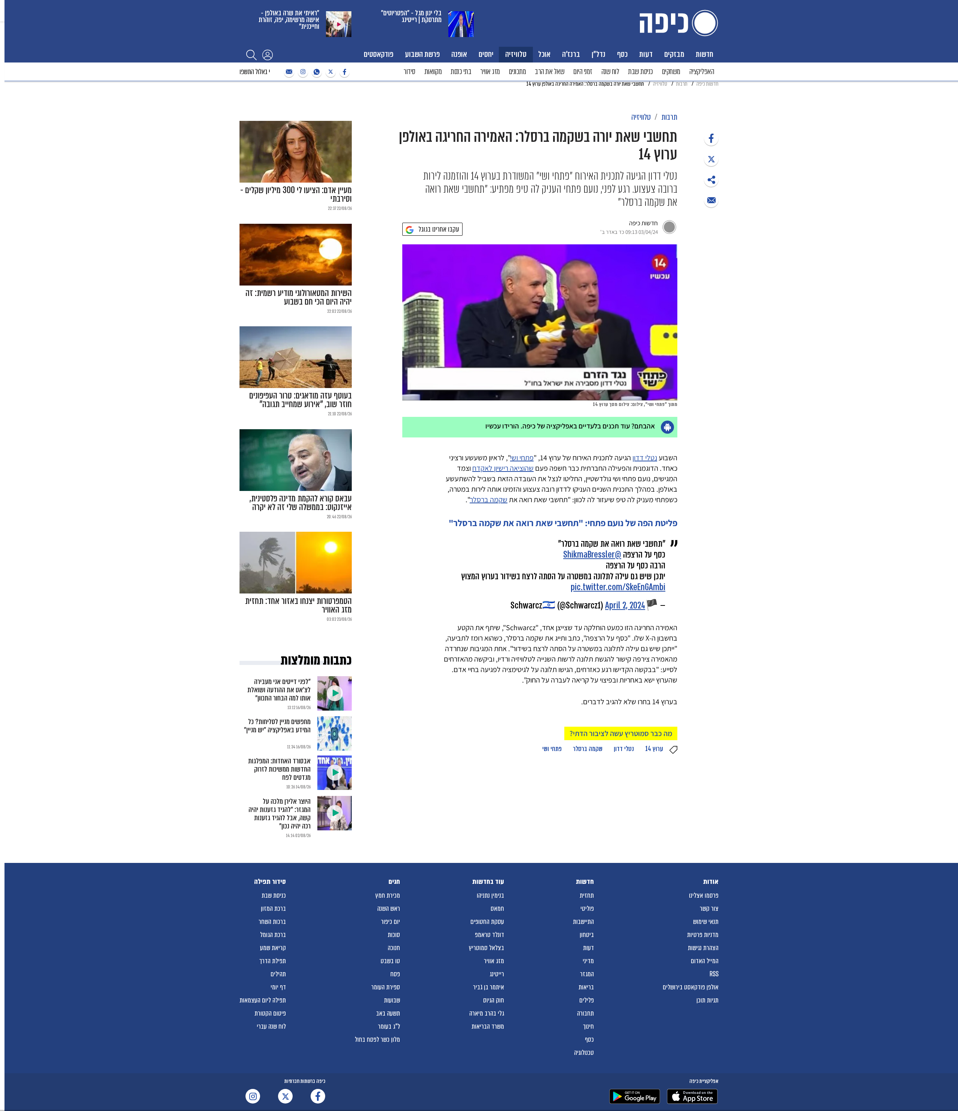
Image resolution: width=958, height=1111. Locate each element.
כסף (622, 54)
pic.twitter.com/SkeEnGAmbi (618, 587)
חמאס (497, 908)
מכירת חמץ (387, 895)
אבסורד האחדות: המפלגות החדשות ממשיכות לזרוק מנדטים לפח (279, 769)
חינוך (588, 1026)
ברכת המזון (273, 908)
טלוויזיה (516, 54)
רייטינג (496, 974)
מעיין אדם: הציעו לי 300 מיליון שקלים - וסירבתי (296, 194)
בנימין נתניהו (490, 895)
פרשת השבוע (422, 54)
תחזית (587, 895)
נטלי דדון (644, 458)
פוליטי (587, 908)
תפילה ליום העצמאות (263, 1000)
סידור (409, 71)
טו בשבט (390, 961)
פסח (395, 974)
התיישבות (583, 922)
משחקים (671, 71)
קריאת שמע (273, 948)
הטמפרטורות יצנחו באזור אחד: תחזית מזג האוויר (298, 605)
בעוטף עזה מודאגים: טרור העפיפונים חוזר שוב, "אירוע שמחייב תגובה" (300, 400)
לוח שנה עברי (271, 1026)
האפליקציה (701, 71)
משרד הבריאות (488, 1026)
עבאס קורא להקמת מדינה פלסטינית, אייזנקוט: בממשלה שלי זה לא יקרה (301, 502)
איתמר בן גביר (488, 987)
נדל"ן (598, 54)
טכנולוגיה (584, 1052)
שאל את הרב (549, 71)
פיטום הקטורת (270, 1013)
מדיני (588, 961)
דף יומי (278, 987)
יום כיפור (390, 922)
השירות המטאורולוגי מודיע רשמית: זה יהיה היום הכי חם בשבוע (298, 297)
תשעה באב (388, 1013)
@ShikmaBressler (592, 555)
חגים (394, 881)
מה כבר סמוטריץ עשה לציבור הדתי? (621, 733)
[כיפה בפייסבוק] (344, 72)
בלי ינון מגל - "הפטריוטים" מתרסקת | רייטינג (411, 16)
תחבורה (585, 1013)
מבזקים (674, 54)
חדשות (704, 54)
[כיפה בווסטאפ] (316, 72)
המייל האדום (704, 961)
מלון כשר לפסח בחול (377, 1039)
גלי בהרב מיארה (486, 1013)
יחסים (486, 54)
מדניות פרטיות (702, 935)
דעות (646, 54)
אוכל (544, 54)
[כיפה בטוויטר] (330, 72)
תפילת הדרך (272, 961)
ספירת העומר (385, 987)
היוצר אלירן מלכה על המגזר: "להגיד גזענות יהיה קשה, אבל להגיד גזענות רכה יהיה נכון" (279, 813)
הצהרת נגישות (703, 948)
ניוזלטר (288, 72)
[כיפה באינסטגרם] (302, 72)
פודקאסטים (378, 54)
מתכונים (517, 71)
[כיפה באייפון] (692, 1096)
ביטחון (587, 935)
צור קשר (709, 908)
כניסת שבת (640, 71)
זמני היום (582, 71)
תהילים (278, 974)
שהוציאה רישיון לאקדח (503, 468)
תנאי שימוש (705, 922)
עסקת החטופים (487, 922)
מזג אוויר (490, 71)
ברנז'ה (571, 54)
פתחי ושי (522, 458)
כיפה (677, 23)
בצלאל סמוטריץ (486, 948)
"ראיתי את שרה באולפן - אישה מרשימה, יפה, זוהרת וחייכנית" (289, 19)
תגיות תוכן (707, 1000)
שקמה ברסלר (488, 499)
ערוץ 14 (654, 749)
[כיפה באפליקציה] (634, 1096)
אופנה (459, 54)
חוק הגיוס (493, 1000)
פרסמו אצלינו (703, 895)
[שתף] (711, 138)
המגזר (587, 974)
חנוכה (394, 948)
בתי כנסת (461, 71)
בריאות (586, 987)
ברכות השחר (272, 922)
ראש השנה (388, 908)
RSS (714, 974)
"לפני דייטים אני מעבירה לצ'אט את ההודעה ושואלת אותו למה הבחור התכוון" (279, 690)
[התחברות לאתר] (267, 54)
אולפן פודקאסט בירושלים (690, 987)
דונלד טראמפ (489, 935)
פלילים (586, 1000)
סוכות (394, 935)
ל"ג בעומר (389, 1026)
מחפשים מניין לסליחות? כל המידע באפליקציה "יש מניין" (277, 726)
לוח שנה (610, 71)
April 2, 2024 (625, 605)
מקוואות (433, 71)
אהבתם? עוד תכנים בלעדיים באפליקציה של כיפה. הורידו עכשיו (570, 425)
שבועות (392, 1000)
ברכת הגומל (273, 935)
